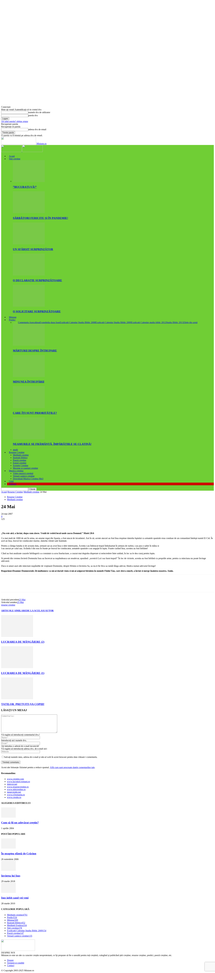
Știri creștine (14, 159)
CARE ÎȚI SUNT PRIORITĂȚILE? (35, 412)
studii (15, 449)
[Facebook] (6, 523)
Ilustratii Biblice (20, 457)
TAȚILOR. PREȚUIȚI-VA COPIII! (22, 704)
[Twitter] (16, 523)
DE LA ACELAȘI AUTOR (40, 610)
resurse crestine (8, 605)
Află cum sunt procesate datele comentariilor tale (72, 767)
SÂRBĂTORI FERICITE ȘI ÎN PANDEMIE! (40, 218)
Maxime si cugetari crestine (25, 468)
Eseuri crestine (19, 463)
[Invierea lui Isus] (8, 870)
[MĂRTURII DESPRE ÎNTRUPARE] (29, 345)
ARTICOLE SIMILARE (13, 610)
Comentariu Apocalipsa (29, 322)
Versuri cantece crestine (24, 476)
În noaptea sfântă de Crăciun (18, 853)
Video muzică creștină (23, 473)
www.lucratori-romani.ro (18, 781)
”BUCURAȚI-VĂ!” (25, 186)
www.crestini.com (15, 779)
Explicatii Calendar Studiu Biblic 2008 (78, 322)
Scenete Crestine (20, 465)
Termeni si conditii (15, 963)
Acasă (12, 156)
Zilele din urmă (190, 322)
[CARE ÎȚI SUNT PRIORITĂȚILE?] (29, 407)
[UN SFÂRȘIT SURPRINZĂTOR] (29, 243)
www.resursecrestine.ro (18, 787)
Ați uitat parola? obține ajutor (14, 121)
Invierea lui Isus (10, 875)
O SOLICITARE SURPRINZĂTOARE (37, 311)
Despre (10, 960)
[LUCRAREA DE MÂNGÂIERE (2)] (17, 636)
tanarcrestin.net (14, 792)
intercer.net (12, 784)
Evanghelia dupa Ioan (50, 322)
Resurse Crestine (16, 452)
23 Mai (22, 599)
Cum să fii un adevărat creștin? (20, 822)
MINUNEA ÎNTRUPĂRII (28, 381)
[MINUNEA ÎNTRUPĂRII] (29, 376)
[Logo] (11, 151)
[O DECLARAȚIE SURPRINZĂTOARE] (29, 274)
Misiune (12, 317)
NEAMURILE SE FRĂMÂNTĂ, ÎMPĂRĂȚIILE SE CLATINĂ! (52, 444)
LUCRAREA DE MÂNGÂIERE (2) (22, 641)
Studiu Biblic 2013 (174, 322)
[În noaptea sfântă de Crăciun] (8, 848)
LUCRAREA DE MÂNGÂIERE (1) (22, 673)
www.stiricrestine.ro (16, 789)
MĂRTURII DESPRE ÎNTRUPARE (35, 350)
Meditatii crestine (21, 455)
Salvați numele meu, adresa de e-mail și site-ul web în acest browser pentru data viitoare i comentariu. (50, 757)
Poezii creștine (19, 460)
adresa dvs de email (37, 129)
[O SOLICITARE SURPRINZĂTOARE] (29, 306)
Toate (15, 322)
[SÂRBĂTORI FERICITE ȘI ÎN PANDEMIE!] (29, 212)
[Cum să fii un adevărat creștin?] (8, 817)
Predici (12, 320)
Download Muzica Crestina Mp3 (28, 478)
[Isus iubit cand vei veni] (8, 892)
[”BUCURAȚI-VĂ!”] (29, 181)
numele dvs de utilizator (39, 112)
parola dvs (33, 115)
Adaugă (12, 484)
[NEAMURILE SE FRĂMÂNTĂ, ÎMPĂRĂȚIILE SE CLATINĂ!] (29, 438)
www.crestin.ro (14, 797)
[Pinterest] (27, 523)
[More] (48, 523)
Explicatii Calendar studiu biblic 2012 (148, 322)
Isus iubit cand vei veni (15, 897)
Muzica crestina (16, 470)
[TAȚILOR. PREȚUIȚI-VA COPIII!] (17, 698)
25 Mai (20, 602)
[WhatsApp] (37, 523)
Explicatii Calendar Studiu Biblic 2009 (113, 322)
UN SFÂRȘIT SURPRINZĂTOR (33, 249)
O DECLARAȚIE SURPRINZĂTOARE (37, 280)
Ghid (11, 481)
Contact (10, 965)
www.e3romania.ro (16, 794)
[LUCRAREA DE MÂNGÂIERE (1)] (17, 667)
